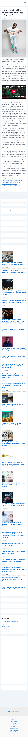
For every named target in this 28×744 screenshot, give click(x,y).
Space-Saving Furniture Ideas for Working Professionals (12, 405)
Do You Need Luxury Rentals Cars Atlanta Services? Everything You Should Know (12, 375)
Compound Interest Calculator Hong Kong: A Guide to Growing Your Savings (13, 484)
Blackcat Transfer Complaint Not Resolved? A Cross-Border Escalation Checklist (14, 292)
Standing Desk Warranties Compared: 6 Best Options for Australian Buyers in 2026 (14, 443)
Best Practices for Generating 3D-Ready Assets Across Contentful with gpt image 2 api (14, 569)
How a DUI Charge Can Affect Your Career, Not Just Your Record (13, 330)
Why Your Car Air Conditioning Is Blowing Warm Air (12, 544)
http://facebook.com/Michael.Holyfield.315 (12, 180)
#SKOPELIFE (14, 726)
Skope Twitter (5, 628)
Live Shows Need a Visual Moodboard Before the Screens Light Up (13, 272)
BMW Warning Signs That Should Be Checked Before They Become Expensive (13, 385)
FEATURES (14, 721)
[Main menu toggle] (25, 2)
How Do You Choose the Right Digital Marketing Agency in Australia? (13, 560)
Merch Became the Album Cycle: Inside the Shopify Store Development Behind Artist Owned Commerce (13, 534)
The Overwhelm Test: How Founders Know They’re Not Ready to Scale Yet (14, 349)
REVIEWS (14, 725)
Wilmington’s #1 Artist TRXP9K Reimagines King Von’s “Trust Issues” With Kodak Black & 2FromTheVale (13, 321)
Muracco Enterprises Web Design (10, 621)
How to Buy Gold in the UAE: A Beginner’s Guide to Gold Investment (13, 424)
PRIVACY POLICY (14, 732)
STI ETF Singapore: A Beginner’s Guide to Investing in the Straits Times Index (12, 524)
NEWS (14, 723)
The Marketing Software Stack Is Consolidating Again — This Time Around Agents (12, 365)
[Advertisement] (14, 659)
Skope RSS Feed (6, 626)
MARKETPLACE (14, 728)
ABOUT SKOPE (14, 730)
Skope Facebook (6, 624)
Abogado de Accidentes (14, 711)
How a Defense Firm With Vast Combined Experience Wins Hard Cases (12, 579)
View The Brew (5, 631)
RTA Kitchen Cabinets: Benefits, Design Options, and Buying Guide (13, 263)
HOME (14, 719)
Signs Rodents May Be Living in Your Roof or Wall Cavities (13, 552)
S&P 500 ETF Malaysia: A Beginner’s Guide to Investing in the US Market (13, 504)
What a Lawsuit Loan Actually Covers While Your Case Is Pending (13, 588)
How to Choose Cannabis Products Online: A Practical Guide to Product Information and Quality (13, 464)
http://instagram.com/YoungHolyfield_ (11, 182)
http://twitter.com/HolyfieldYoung (10, 184)
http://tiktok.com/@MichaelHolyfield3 (11, 185)
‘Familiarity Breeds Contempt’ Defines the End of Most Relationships (14, 301)
